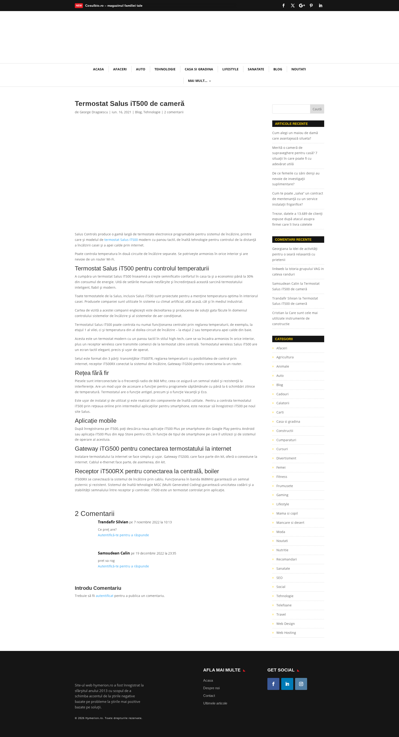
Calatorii (282, 403)
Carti (280, 412)
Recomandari (286, 559)
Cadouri (282, 394)
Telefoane (284, 605)
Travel (281, 614)
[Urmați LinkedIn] (320, 5)
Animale (282, 366)
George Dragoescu (94, 112)
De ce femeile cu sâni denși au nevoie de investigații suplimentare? (296, 178)
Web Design (285, 623)
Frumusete (284, 486)
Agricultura (285, 357)
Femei (281, 467)
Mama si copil (287, 513)
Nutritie (282, 550)
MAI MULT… (197, 80)
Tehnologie (164, 69)
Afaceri (120, 69)
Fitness (281, 476)
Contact (209, 696)
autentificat (104, 595)
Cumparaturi (286, 440)
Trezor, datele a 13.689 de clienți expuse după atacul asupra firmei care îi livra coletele (297, 219)
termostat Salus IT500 (121, 239)
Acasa (208, 680)
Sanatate (256, 69)
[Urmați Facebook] (283, 5)
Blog (277, 69)
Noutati (298, 69)
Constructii (284, 430)
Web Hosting (286, 632)
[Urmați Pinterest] (311, 5)
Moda (280, 532)
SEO (279, 577)
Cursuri (282, 449)
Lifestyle (230, 69)
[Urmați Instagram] (301, 684)
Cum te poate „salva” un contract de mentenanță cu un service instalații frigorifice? (297, 199)
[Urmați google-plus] (302, 5)
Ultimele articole (215, 703)
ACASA (98, 69)
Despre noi (211, 688)
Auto (140, 69)
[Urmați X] (292, 5)
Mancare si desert (290, 522)
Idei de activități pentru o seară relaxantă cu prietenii (294, 254)
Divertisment (286, 458)
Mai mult (95, 6)
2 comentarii (174, 112)
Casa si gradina (199, 69)
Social (280, 586)
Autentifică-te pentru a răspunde (123, 535)
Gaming (282, 495)
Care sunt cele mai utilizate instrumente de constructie (295, 318)
